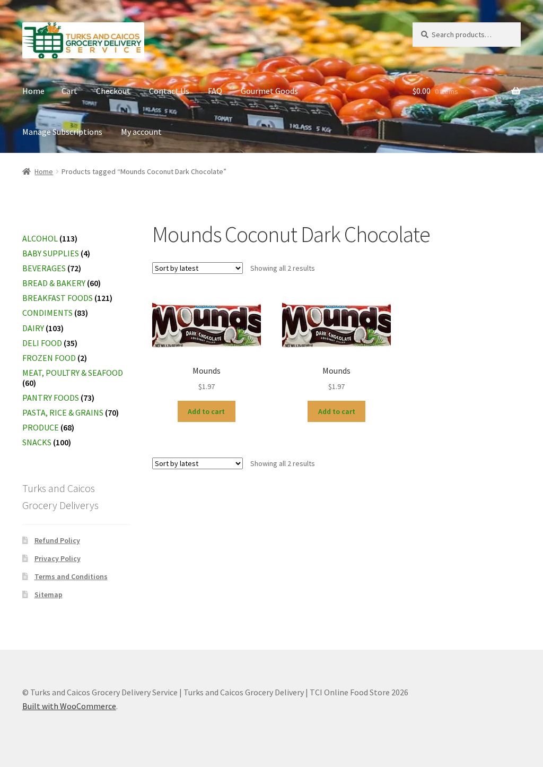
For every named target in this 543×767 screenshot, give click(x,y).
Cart (69, 90)
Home (33, 90)
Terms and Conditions (71, 576)
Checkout (113, 90)
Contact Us (169, 90)
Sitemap (48, 594)
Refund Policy (57, 540)
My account (141, 131)
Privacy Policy (57, 558)
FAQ (215, 90)
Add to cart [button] (206, 411)
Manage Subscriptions (62, 131)
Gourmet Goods (269, 90)
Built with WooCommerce (69, 706)
